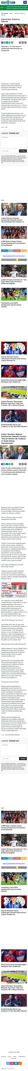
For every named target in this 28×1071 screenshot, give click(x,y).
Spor (11, 13)
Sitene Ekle (13, 1058)
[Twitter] (5, 43)
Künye (9, 1056)
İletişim (15, 1056)
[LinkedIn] (7, 43)
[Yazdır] (12, 43)
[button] (20, 43)
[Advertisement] (14, 67)
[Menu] (25, 2)
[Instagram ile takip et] (12, 1063)
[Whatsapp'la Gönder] (9, 43)
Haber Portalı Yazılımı (9, 1068)
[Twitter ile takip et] (8, 1063)
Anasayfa (5, 13)
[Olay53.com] (8, 2)
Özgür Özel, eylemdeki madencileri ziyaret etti (15, 7)
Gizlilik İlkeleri (22, 1056)
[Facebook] (2, 43)
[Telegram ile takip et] (16, 1063)
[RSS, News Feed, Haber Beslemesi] (20, 1063)
